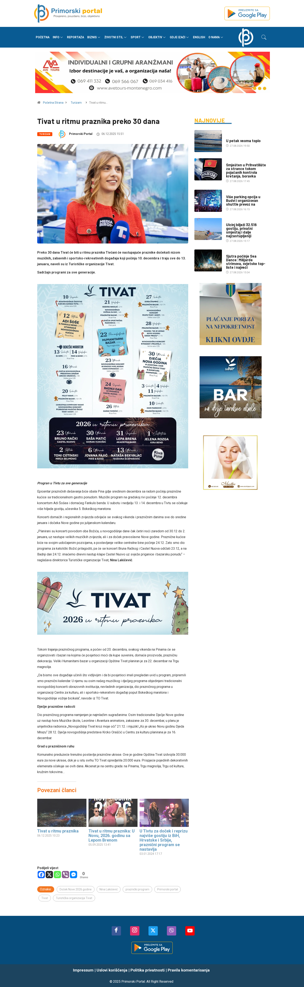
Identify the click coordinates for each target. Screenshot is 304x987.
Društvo (231, 161)
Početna (42, 37)
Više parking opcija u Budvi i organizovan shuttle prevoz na (243, 200)
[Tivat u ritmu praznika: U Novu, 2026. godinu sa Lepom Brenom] (113, 813)
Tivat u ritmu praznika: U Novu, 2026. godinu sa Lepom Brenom (112, 836)
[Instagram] (134, 930)
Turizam (76, 102)
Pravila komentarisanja (189, 970)
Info (56, 37)
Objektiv (155, 37)
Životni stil (113, 37)
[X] (49, 874)
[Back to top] (295, 975)
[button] (264, 37)
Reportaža (75, 37)
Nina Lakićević (108, 889)
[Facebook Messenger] (73, 874)
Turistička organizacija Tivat (74, 898)
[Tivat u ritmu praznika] (61, 813)
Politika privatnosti (147, 970)
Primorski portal (167, 889)
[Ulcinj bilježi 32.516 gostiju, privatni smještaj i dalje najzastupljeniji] (208, 229)
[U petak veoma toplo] (208, 141)
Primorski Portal (80, 134)
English (199, 37)
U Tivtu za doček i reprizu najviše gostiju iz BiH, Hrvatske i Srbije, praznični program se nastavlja (164, 840)
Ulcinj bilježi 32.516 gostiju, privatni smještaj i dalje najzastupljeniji (241, 230)
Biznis (92, 37)
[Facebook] (41, 874)
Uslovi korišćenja (112, 970)
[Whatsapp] (57, 874)
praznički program (137, 889)
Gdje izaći (177, 37)
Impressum (83, 970)
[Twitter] (153, 930)
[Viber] (65, 874)
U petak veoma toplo (243, 140)
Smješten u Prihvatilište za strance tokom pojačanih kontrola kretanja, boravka (246, 170)
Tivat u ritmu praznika (58, 831)
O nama (214, 37)
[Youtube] (190, 930)
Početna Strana (53, 102)
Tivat (44, 898)
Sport (136, 37)
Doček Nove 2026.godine (76, 889)
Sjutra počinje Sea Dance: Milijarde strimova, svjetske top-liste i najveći (245, 262)
